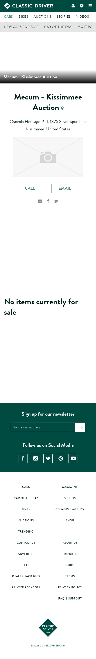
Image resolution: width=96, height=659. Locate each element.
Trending (26, 532)
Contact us (26, 543)
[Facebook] (48, 203)
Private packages (26, 587)
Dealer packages (26, 576)
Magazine (70, 487)
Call (30, 188)
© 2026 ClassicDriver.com (48, 646)
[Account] (73, 6)
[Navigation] (90, 6)
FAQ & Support (70, 599)
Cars (8, 16)
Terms (70, 576)
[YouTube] (73, 458)
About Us (70, 543)
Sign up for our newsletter (48, 414)
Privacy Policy (70, 587)
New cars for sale (21, 26)
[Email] (40, 203)
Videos (82, 16)
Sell (26, 565)
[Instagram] (35, 458)
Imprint (70, 554)
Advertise (26, 554)
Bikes (23, 16)
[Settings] (82, 6)
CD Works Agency (70, 509)
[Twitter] (56, 203)
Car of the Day (58, 26)
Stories (64, 16)
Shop (70, 521)
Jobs (70, 565)
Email (64, 188)
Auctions (42, 16)
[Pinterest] (60, 458)
